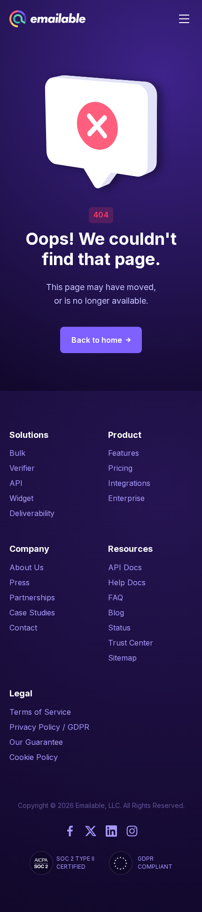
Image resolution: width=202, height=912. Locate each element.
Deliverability (31, 513)
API (16, 483)
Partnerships (32, 597)
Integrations (129, 483)
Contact (23, 627)
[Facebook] (70, 831)
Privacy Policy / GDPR (49, 727)
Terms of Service (40, 712)
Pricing (120, 468)
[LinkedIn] (111, 831)
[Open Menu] (184, 18)
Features (123, 453)
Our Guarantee (36, 742)
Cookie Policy (33, 757)
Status (119, 627)
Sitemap (122, 657)
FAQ (115, 597)
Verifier (22, 468)
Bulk (17, 453)
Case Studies (32, 612)
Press (19, 582)
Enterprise (126, 498)
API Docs (125, 567)
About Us (26, 567)
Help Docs (127, 582)
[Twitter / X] (90, 831)
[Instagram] (132, 831)
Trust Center (130, 642)
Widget (21, 498)
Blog (116, 612)
